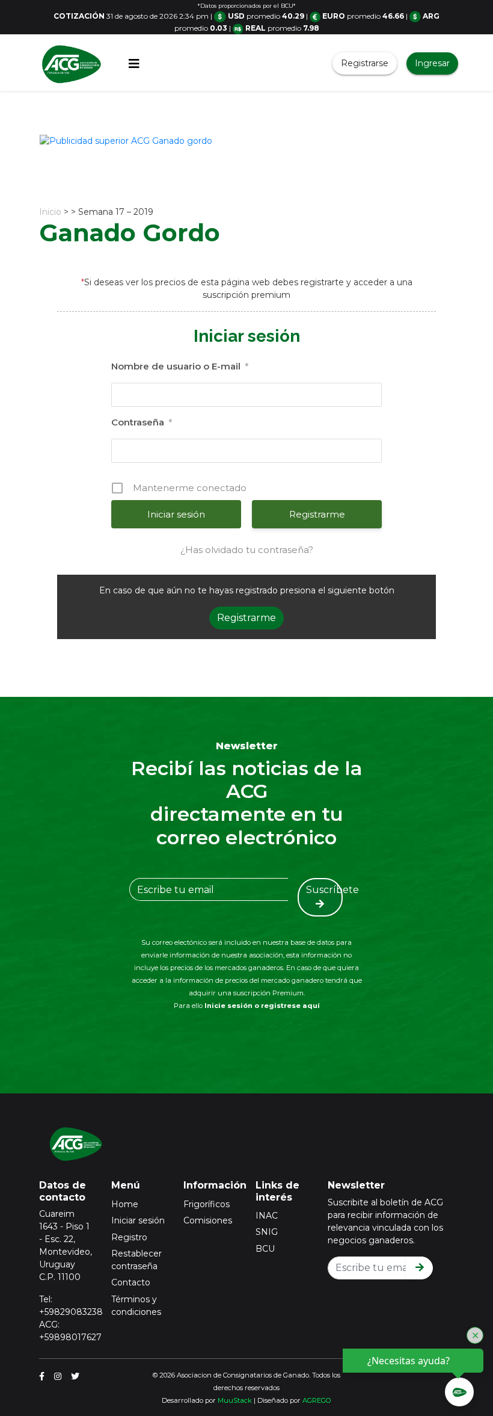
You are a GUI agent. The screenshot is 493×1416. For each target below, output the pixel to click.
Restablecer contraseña (136, 1260)
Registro (129, 1237)
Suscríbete (324, 889)
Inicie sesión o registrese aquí (262, 1005)
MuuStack (235, 1400)
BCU (265, 1248)
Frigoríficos (206, 1204)
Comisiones (207, 1220)
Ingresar (432, 63)
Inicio (50, 211)
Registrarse (364, 63)
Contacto (130, 1282)
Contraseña (141, 422)
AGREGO (316, 1400)
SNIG (267, 1231)
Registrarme (317, 514)
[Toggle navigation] (134, 64)
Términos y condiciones (136, 1305)
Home (124, 1204)
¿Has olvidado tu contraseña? (246, 549)
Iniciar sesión (138, 1220)
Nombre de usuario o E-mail (179, 366)
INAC (267, 1215)
